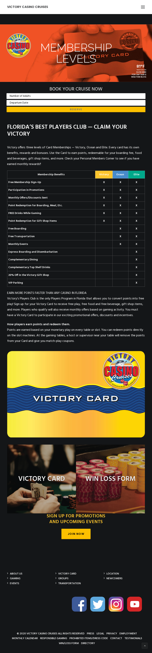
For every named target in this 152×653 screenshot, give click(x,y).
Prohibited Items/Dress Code (88, 638)
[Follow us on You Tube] (136, 611)
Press (90, 633)
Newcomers (114, 578)
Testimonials (133, 638)
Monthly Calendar (25, 638)
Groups (63, 578)
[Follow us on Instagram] (117, 611)
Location (112, 573)
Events (14, 583)
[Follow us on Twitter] (99, 611)
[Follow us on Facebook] (81, 611)
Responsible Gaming (53, 638)
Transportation (69, 583)
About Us (16, 573)
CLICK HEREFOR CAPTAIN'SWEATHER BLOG (138, 75)
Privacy (111, 633)
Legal (100, 633)
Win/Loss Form (69, 643)
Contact (116, 638)
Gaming (15, 578)
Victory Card (67, 573)
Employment (128, 633)
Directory (88, 643)
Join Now (76, 534)
